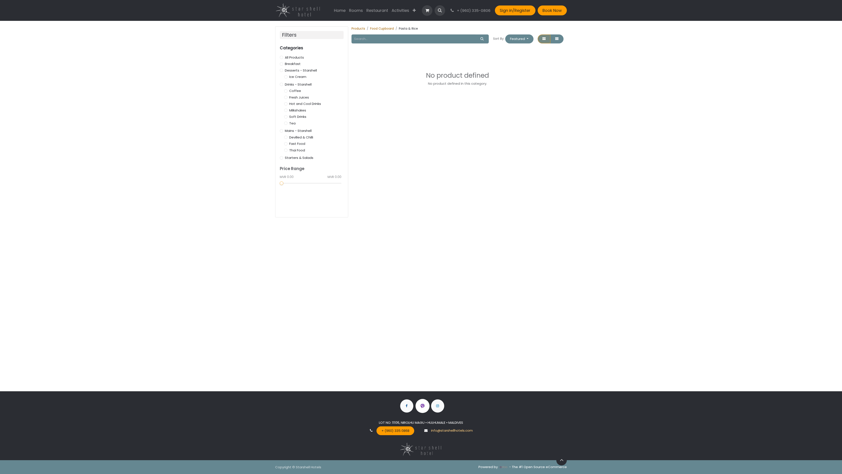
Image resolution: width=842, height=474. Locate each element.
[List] (557, 38)
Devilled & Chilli (301, 137)
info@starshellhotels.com (452, 430)
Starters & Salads (299, 157)
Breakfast (293, 63)
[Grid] (544, 38)
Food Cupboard (382, 28)
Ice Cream (297, 76)
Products (358, 28)
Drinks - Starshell (298, 84)
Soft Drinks (297, 116)
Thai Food (297, 150)
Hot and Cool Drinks (305, 103)
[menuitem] (339, 10)
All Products (294, 57)
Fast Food (297, 143)
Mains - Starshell (298, 130)
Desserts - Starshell (301, 70)
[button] (440, 10)
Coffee (295, 90)
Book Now (552, 10)
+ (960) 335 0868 (395, 430)
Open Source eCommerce (545, 467)
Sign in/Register (515, 10)
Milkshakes (297, 110)
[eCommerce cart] (427, 10)
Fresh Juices (299, 97)
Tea (292, 123)
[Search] (482, 38)
